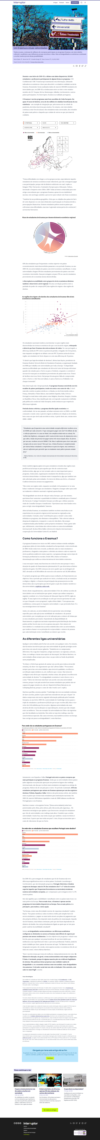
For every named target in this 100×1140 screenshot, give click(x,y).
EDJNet (45, 981)
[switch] (85, 2)
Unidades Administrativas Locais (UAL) (40, 1016)
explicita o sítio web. (42, 586)
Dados (25, 1130)
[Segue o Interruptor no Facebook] (79, 1123)
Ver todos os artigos (50, 1110)
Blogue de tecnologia (29, 1132)
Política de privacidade (30, 1128)
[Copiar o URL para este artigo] (85, 66)
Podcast (61, 2)
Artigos (55, 2)
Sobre (67, 2)
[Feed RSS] (74, 66)
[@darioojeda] (21, 59)
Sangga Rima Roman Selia (37, 62)
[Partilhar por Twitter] (82, 66)
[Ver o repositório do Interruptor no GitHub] (77, 1123)
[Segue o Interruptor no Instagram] (82, 1123)
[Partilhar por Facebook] (79, 66)
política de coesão (27, 1037)
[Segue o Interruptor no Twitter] (85, 1123)
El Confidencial (63, 979)
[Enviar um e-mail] (74, 1123)
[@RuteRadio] (50, 59)
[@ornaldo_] (40, 59)
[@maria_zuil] (29, 59)
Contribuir (75, 2)
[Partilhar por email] (77, 66)
